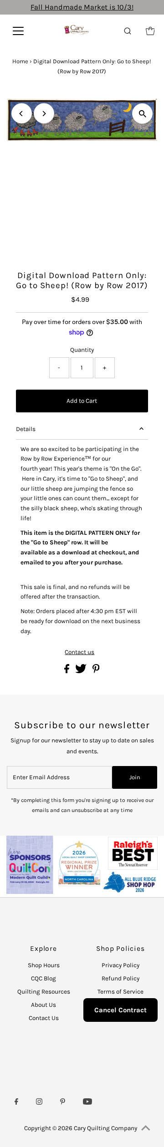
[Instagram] (39, 1103)
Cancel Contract (120, 1010)
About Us (43, 1004)
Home (20, 61)
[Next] (44, 113)
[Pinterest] (62, 1103)
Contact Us (44, 1018)
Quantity (82, 349)
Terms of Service (120, 991)
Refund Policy (120, 978)
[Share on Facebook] (67, 671)
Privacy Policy (120, 965)
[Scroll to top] (146, 1129)
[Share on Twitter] (81, 671)
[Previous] (21, 113)
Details (26, 429)
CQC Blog (43, 978)
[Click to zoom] (142, 113)
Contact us (79, 652)
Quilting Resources (43, 991)
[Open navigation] (23, 31)
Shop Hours (44, 965)
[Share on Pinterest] (96, 671)
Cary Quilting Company (105, 1128)
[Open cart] (150, 31)
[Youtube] (87, 1103)
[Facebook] (16, 1103)
